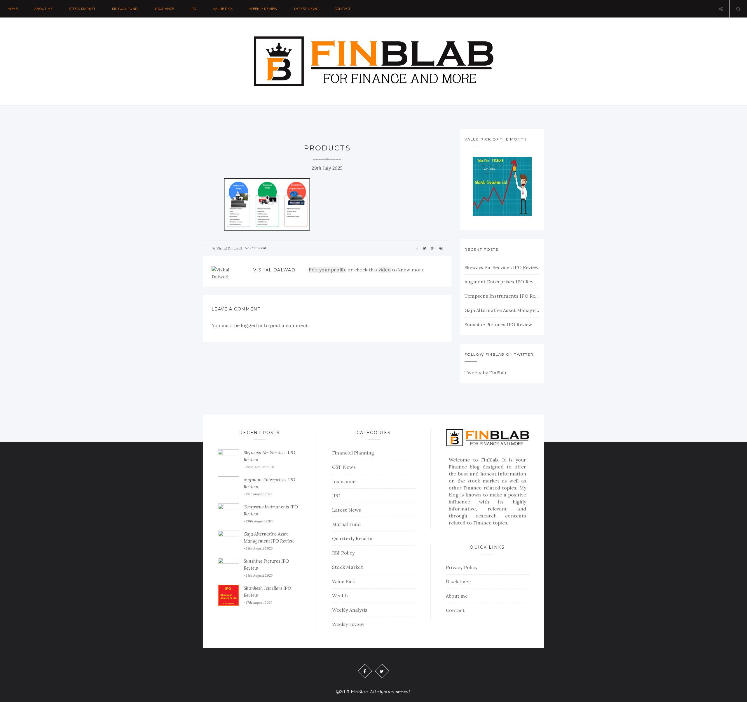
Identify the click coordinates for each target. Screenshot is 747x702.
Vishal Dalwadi (229, 248)
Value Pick (223, 9)
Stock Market (82, 9)
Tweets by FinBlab (485, 372)
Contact (343, 9)
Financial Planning (353, 453)
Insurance (164, 9)
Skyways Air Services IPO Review (502, 267)
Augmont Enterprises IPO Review (502, 282)
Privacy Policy (461, 567)
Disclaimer (458, 582)
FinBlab (489, 460)
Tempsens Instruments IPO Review (502, 296)
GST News (344, 467)
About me (43, 9)
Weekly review (263, 9)
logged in (251, 325)
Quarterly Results (352, 538)
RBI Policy (343, 553)
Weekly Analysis (350, 610)
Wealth (340, 596)
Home (13, 9)
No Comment (255, 248)
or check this (343, 270)
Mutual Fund (125, 9)
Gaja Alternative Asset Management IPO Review (502, 310)
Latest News (306, 9)
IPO (193, 9)
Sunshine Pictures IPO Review (499, 324)
